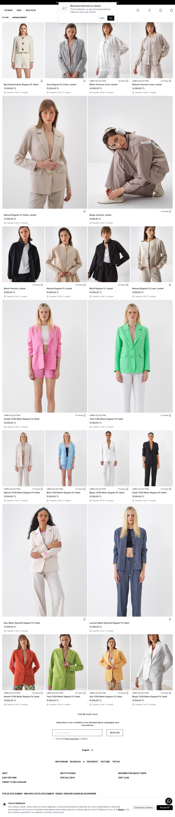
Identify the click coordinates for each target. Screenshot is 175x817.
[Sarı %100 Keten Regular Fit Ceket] (109, 662)
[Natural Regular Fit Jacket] (66, 254)
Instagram (61, 761)
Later (101, 18)
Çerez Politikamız (99, 809)
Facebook (75, 761)
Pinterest (92, 761)
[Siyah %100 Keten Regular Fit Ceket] (152, 458)
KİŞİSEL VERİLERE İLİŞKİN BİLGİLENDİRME (75, 793)
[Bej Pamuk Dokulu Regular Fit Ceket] (23, 50)
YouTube (105, 761)
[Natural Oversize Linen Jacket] (152, 50)
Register (115, 732)
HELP (4, 773)
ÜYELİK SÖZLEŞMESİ (12, 793)
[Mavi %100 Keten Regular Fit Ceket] (66, 458)
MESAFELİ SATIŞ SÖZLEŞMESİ (39, 793)
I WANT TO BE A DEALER (14, 782)
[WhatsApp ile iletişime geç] (168, 801)
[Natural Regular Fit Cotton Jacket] (44, 152)
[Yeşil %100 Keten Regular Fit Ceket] (130, 356)
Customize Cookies (143, 807)
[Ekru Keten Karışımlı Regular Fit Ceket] (44, 560)
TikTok (116, 761)
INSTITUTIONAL (68, 773)
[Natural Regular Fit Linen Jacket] (152, 254)
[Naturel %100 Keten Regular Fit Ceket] (23, 458)
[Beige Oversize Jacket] (130, 152)
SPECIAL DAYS (67, 777)
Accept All (164, 807)
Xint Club (123, 777)
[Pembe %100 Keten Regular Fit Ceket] (44, 356)
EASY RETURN (9, 777)
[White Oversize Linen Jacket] (109, 50)
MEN (19, 10)
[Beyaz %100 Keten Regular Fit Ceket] (109, 458)
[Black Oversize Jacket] (23, 254)
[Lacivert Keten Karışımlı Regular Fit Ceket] (130, 560)
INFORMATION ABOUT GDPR (132, 773)
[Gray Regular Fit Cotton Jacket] (66, 50)
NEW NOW (31, 10)
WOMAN (8, 10)
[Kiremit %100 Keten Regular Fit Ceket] (23, 662)
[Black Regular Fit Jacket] (109, 254)
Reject (121, 809)
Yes (111, 18)
